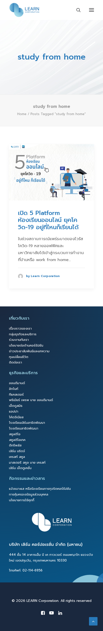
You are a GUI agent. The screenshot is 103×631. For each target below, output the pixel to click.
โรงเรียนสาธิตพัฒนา (23, 428)
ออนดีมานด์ (17, 383)
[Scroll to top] (93, 621)
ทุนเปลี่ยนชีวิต (18, 356)
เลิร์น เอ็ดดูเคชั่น (20, 468)
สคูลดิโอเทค (17, 439)
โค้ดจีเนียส (16, 417)
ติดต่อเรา (15, 362)
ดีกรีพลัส (15, 445)
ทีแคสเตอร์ (16, 394)
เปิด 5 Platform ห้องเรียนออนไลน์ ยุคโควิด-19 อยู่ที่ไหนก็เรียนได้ (48, 220)
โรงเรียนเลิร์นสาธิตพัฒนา (27, 422)
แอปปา (13, 411)
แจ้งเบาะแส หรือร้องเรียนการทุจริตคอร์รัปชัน (40, 488)
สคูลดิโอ (14, 434)
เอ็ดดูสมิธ (15, 405)
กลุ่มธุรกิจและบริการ (22, 334)
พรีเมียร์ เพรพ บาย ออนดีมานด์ (31, 400)
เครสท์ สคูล (17, 456)
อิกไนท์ (13, 388)
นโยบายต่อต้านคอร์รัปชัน (26, 345)
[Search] (76, 10)
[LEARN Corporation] (24, 10)
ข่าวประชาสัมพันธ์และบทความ (29, 351)
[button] (51, 172)
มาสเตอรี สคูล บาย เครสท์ (27, 462)
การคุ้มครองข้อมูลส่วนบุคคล (28, 494)
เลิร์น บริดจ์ (17, 451)
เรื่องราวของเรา (20, 328)
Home (21, 114)
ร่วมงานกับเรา (19, 339)
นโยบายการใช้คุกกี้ (21, 500)
